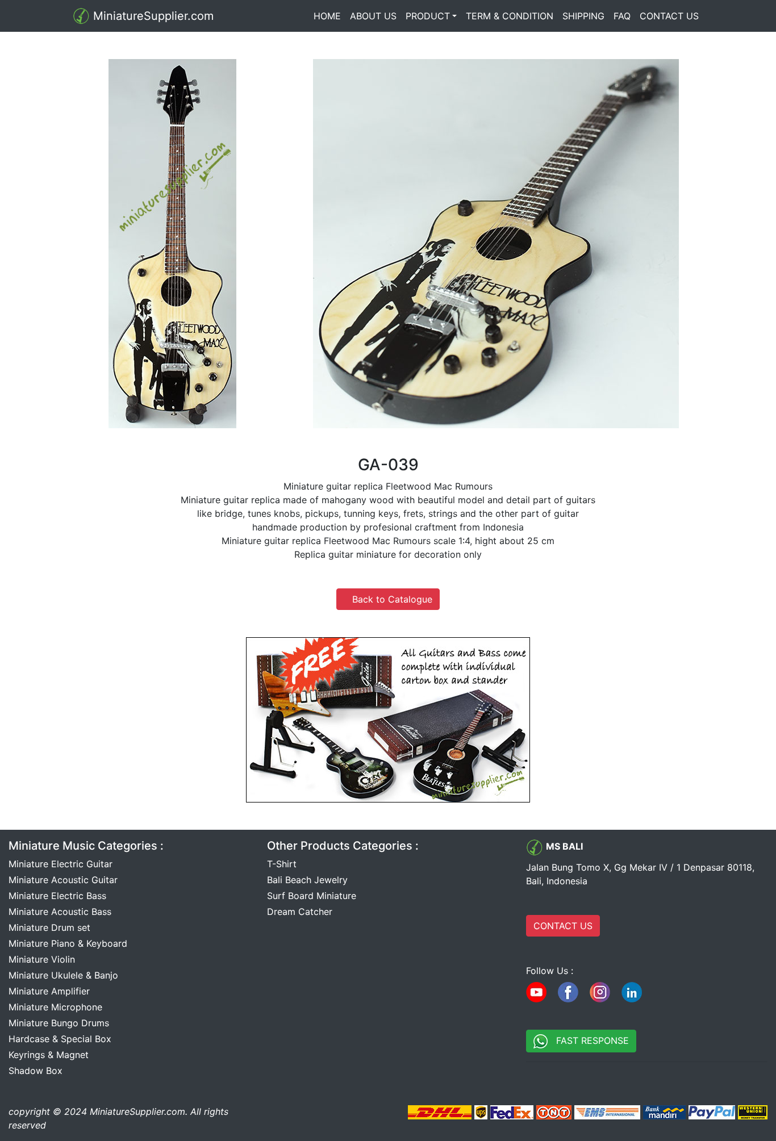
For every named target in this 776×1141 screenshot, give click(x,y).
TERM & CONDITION (509, 16)
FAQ (622, 16)
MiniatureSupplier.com (152, 16)
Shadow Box (35, 1070)
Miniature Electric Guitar (60, 864)
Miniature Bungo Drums (59, 1023)
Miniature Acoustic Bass (60, 911)
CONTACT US (669, 16)
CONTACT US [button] (563, 925)
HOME (329, 16)
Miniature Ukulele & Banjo (63, 975)
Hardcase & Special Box (60, 1038)
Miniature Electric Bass (57, 895)
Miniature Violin (42, 959)
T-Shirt (282, 864)
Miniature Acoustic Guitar (63, 879)
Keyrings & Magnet (49, 1054)
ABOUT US (373, 16)
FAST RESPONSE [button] (588, 1040)
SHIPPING (583, 16)
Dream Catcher (299, 911)
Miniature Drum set (49, 927)
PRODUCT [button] (428, 16)
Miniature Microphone (55, 1007)
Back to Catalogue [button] (388, 599)
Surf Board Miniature (311, 895)
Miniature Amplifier (49, 991)
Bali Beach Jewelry (307, 879)
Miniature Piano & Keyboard (68, 943)
